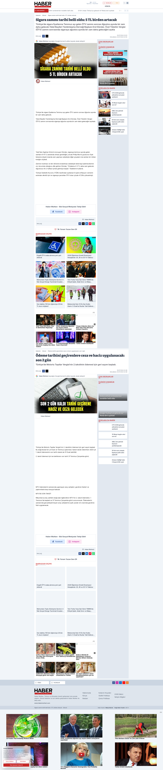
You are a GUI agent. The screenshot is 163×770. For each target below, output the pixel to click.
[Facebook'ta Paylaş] (43, 36)
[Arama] (124, 3)
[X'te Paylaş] (47, 36)
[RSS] (127, 682)
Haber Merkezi (45, 81)
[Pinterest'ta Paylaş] (90, 223)
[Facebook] (113, 682)
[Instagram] (117, 682)
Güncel (107, 6)
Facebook (58, 212)
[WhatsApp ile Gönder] (93, 223)
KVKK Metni (119, 694)
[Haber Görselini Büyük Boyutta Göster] (65, 60)
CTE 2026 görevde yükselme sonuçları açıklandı (108, 10)
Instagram (75, 212)
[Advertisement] (65, 97)
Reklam (85, 698)
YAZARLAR (108, 3)
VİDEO (117, 3)
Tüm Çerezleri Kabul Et (16, 765)
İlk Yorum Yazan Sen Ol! (67, 229)
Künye (85, 696)
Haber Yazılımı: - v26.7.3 (113, 707)
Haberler (38, 15)
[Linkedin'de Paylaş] (86, 223)
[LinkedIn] (120, 682)
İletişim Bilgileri (120, 697)
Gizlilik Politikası (104, 696)
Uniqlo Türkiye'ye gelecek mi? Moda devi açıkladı (68, 10)
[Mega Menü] (127, 3)
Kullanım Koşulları (105, 693)
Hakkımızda (87, 693)
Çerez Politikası (104, 698)
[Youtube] (124, 682)
